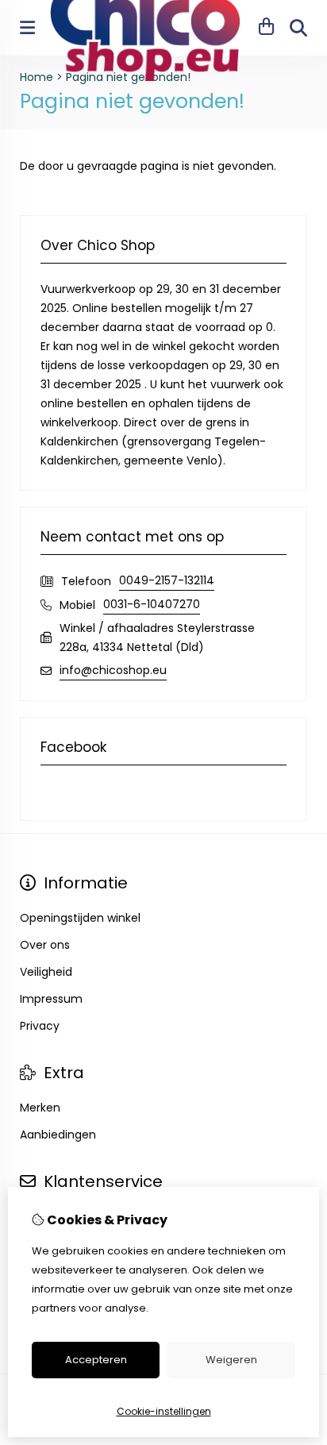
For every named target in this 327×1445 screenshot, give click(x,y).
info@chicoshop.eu (113, 670)
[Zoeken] (298, 28)
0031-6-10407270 (151, 604)
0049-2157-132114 (166, 580)
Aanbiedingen (58, 1135)
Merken (40, 1108)
